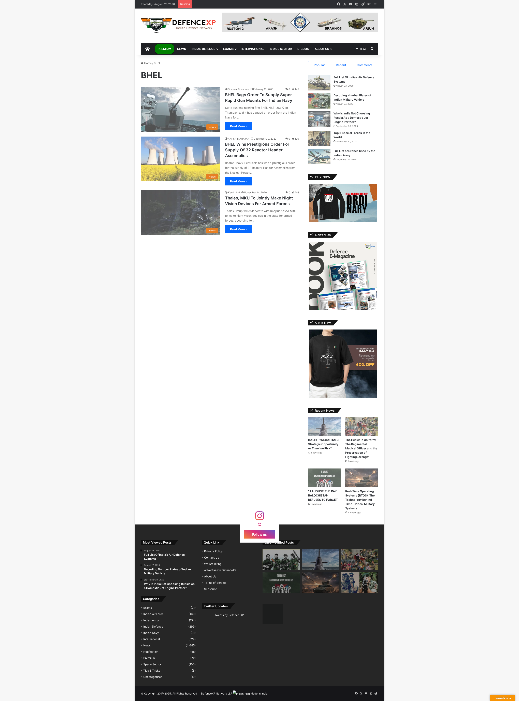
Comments (364, 65)
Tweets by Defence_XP (229, 615)
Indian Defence (203, 49)
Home (147, 63)
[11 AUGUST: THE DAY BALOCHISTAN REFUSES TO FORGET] (324, 477)
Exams (228, 49)
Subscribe (210, 589)
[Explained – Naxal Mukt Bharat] (359, 582)
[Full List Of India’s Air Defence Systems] (319, 82)
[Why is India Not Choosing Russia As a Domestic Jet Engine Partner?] (319, 119)
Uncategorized (152, 676)
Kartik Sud (234, 192)
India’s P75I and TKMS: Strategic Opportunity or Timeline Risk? (323, 444)
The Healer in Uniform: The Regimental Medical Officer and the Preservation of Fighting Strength (361, 448)
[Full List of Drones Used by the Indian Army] (319, 156)
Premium (164, 49)
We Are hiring (212, 563)
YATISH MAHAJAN (238, 138)
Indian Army (151, 620)
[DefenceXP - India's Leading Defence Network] (178, 26)
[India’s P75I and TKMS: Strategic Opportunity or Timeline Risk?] (324, 426)
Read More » (238, 126)
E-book (303, 49)
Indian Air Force (153, 614)
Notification (150, 651)
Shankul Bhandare (238, 89)
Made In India (259, 693)
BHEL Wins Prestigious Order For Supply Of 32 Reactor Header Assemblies (257, 150)
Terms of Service (215, 582)
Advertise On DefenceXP (220, 570)
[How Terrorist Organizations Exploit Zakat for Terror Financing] (281, 559)
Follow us (259, 534)
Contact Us (211, 557)
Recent (341, 65)
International (252, 49)
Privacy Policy (213, 551)
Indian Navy (151, 632)
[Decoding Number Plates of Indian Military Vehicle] (319, 101)
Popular (319, 65)
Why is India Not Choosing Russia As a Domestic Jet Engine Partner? (351, 118)
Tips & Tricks (151, 670)
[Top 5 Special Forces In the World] (319, 138)
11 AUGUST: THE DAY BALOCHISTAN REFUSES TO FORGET (323, 495)
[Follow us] (259, 518)
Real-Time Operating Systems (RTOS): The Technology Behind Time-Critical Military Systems (360, 499)
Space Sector (281, 49)
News (181, 49)
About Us (322, 49)
